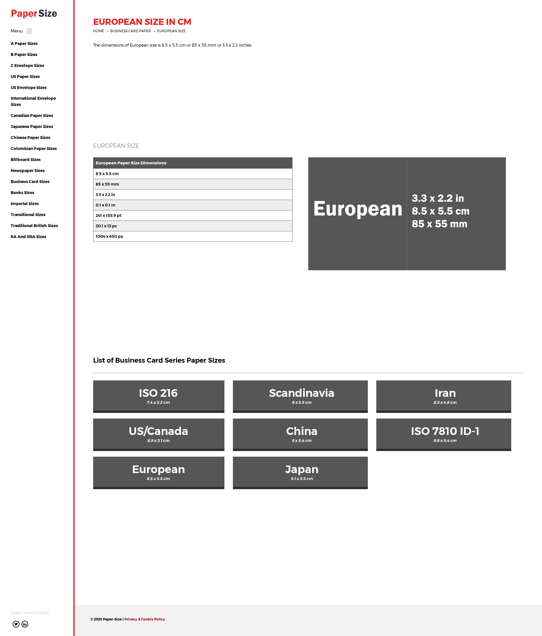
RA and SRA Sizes (28, 236)
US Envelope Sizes (29, 87)
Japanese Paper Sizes (32, 126)
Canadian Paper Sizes (32, 115)
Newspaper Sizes (28, 170)
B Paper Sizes (24, 54)
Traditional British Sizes (34, 225)
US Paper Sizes (25, 76)
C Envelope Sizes (27, 65)
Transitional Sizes (28, 214)
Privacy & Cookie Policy (144, 619)
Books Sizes (22, 192)
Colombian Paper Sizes (34, 148)
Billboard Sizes (26, 159)
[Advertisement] (262, 92)
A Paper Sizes (24, 43)
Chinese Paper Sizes (30, 137)
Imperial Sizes (25, 203)
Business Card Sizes (30, 181)
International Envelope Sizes (33, 101)
